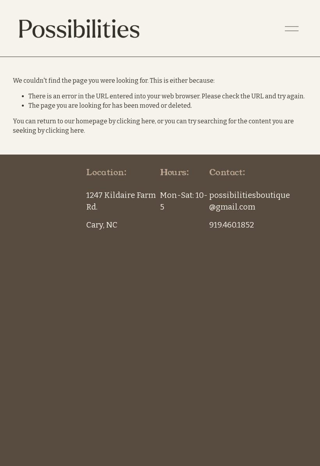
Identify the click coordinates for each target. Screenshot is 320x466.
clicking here (136, 121)
